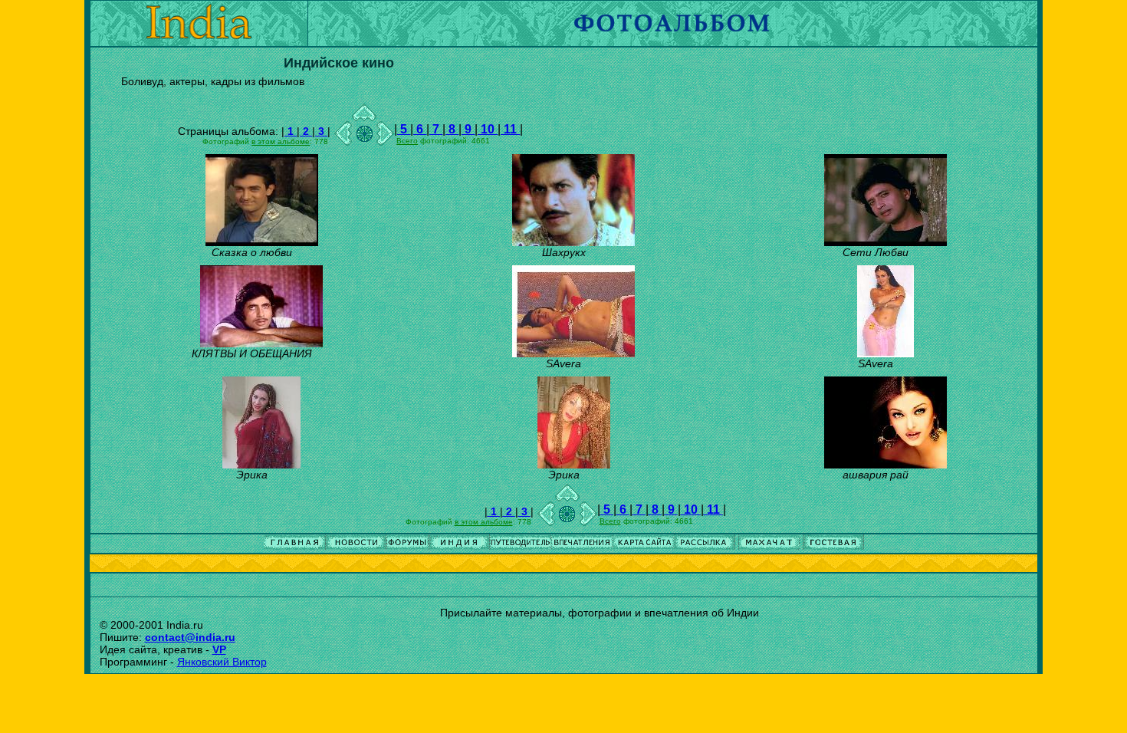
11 (510, 129)
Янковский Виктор (222, 662)
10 (488, 129)
